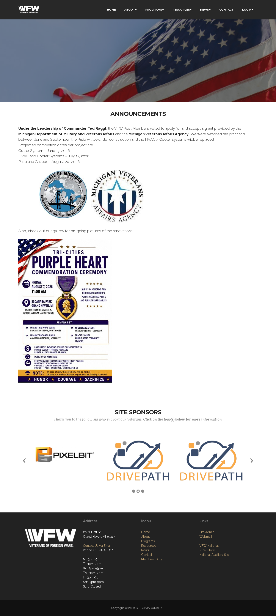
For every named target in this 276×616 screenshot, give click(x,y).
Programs (148, 541)
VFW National (209, 545)
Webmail (205, 536)
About (145, 536)
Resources (148, 545)
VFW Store (207, 550)
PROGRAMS (153, 9)
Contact (146, 554)
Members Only (151, 559)
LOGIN (246, 9)
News (145, 550)
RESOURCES (181, 9)
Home (145, 532)
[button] (24, 460)
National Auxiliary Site (214, 554)
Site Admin (206, 532)
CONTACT (226, 9)
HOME (111, 9)
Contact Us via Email (97, 545)
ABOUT (129, 9)
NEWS (204, 9)
